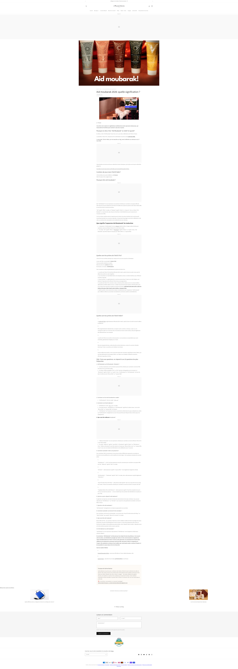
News (101, 89)
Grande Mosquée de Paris (103, 553)
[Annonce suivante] (152, 1)
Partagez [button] (99, 122)
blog (112, 651)
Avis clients (107, 664)
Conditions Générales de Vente (115, 664)
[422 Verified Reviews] (119, 647)
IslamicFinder (101, 558)
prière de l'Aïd (102, 321)
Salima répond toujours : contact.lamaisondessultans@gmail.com (112, 583)
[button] (86, 6)
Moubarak (116, 229)
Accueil (98, 89)
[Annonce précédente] (85, 1)
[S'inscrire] (105, 654)
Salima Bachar (100, 95)
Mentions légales (124, 664)
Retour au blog (120, 606)
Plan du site (119, 666)
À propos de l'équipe (101, 664)
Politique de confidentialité (147, 664)
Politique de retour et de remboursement (135, 664)
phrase (117, 226)
